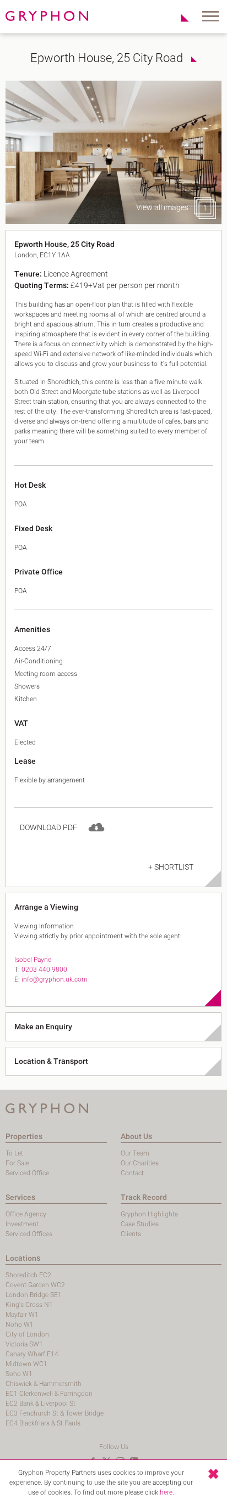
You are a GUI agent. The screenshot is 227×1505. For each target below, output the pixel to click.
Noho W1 (20, 1324)
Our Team (135, 1153)
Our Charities (140, 1163)
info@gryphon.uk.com (54, 979)
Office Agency (26, 1214)
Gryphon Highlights (149, 1214)
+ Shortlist (170, 867)
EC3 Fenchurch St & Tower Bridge (55, 1413)
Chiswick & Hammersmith (44, 1384)
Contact (132, 1173)
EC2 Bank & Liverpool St (40, 1403)
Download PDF (48, 827)
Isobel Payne (32, 960)
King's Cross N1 (29, 1305)
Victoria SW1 (24, 1344)
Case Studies (140, 1224)
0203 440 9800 (44, 969)
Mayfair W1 (22, 1315)
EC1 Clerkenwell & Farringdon (49, 1394)
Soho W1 (19, 1374)
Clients (131, 1234)
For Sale (17, 1163)
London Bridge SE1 (34, 1295)
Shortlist (178, 17)
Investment (22, 1224)
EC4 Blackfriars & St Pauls (43, 1423)
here (166, 1492)
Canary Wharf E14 (32, 1354)
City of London (27, 1334)
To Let (14, 1153)
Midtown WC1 (26, 1364)
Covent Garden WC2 (35, 1285)
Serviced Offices (29, 1234)
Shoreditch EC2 (28, 1275)
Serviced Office (27, 1173)
